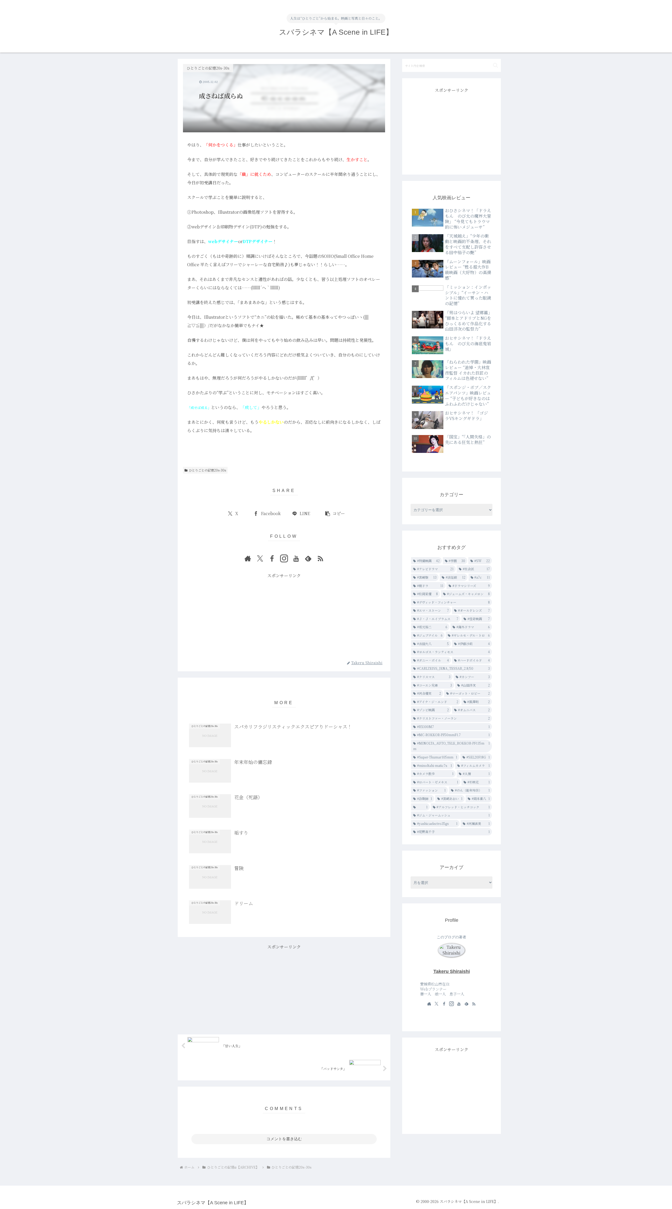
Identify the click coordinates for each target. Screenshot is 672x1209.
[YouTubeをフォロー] (296, 558)
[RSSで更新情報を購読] (320, 558)
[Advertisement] (284, 616)
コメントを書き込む (284, 1139)
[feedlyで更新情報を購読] (308, 558)
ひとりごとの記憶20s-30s (207, 470)
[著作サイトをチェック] (248, 558)
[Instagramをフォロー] (284, 558)
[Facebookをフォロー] (272, 558)
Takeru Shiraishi (451, 971)
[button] (335, 514)
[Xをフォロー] (260, 558)
